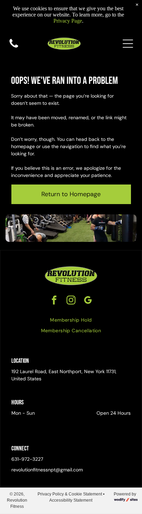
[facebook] (54, 300)
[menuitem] (71, 320)
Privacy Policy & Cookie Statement (70, 494)
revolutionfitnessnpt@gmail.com (47, 470)
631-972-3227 (27, 459)
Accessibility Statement (70, 500)
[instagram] (71, 300)
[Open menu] (128, 43)
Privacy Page (67, 21)
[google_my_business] (87, 300)
